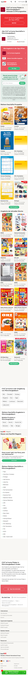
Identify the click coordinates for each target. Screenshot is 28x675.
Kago (4, 471)
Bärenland (5, 484)
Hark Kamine (6, 479)
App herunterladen (5, 647)
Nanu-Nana (6, 513)
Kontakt (16, 665)
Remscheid (20, 401)
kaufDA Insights (4, 645)
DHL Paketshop (7, 523)
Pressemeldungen (5, 649)
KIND (4, 487)
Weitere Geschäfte (6, 602)
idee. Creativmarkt (8, 536)
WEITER (14, 23)
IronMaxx (5, 510)
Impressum (16, 663)
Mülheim (5, 401)
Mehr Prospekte (14, 207)
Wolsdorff (5, 521)
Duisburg (17, 394)
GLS (4, 505)
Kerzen (4, 422)
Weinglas (18, 425)
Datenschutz (3, 665)
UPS (4, 503)
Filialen (17, 600)
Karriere (2, 617)
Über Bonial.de (4, 613)
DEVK (4, 531)
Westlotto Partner (7, 497)
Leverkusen (12, 401)
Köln (4, 394)
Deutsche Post (7, 495)
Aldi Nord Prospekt (5, 633)
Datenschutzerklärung (20, 95)
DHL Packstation (7, 526)
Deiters (5, 516)
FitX (4, 529)
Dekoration (5, 425)
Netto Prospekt (4, 635)
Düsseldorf (10, 394)
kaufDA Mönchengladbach (8, 600)
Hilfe (2, 663)
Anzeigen (24, 4)
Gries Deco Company (8, 474)
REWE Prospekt (4, 627)
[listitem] (7, 118)
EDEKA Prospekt (4, 623)
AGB (2, 667)
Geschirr (11, 422)
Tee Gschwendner (7, 490)
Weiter (22, 83)
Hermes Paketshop (8, 500)
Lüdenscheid (6, 405)
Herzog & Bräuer (7, 518)
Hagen (16, 398)
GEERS (5, 508)
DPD (4, 534)
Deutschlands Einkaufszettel (7, 643)
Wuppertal (5, 398)
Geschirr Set (18, 422)
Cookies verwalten (18, 667)
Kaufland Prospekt (5, 625)
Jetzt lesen (14, 460)
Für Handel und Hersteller (6, 615)
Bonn (11, 398)
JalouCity (5, 482)
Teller (12, 425)
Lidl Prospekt (3, 637)
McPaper (5, 477)
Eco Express (6, 492)
